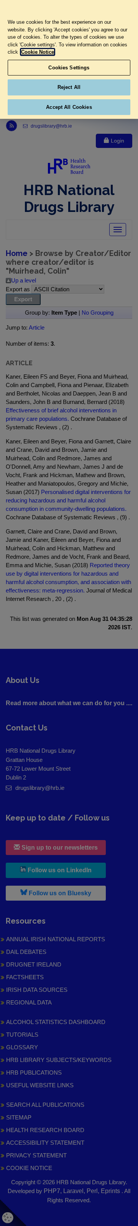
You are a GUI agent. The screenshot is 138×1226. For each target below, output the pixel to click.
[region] (69, 59)
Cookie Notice (37, 52)
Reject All (69, 87)
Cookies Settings (68, 68)
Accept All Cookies (69, 107)
